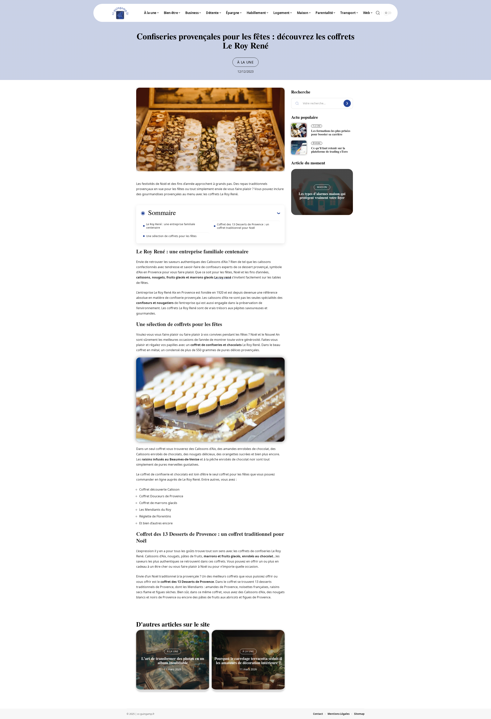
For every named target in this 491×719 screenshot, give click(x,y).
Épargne (316, 143)
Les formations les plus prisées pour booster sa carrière (330, 132)
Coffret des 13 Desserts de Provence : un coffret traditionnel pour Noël (243, 226)
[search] (378, 13)
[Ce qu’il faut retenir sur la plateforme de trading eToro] (298, 147)
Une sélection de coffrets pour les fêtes (171, 236)
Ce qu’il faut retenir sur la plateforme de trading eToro (329, 150)
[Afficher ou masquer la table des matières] (228, 213)
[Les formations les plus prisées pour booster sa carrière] (298, 130)
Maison (322, 187)
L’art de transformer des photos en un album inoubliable (172, 660)
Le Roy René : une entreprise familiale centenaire (170, 225)
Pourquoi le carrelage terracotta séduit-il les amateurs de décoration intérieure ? (248, 660)
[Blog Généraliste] (120, 12)
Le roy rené (222, 277)
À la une (245, 62)
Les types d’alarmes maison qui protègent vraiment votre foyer (322, 195)
